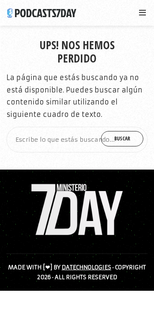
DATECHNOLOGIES (86, 267)
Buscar (122, 138)
